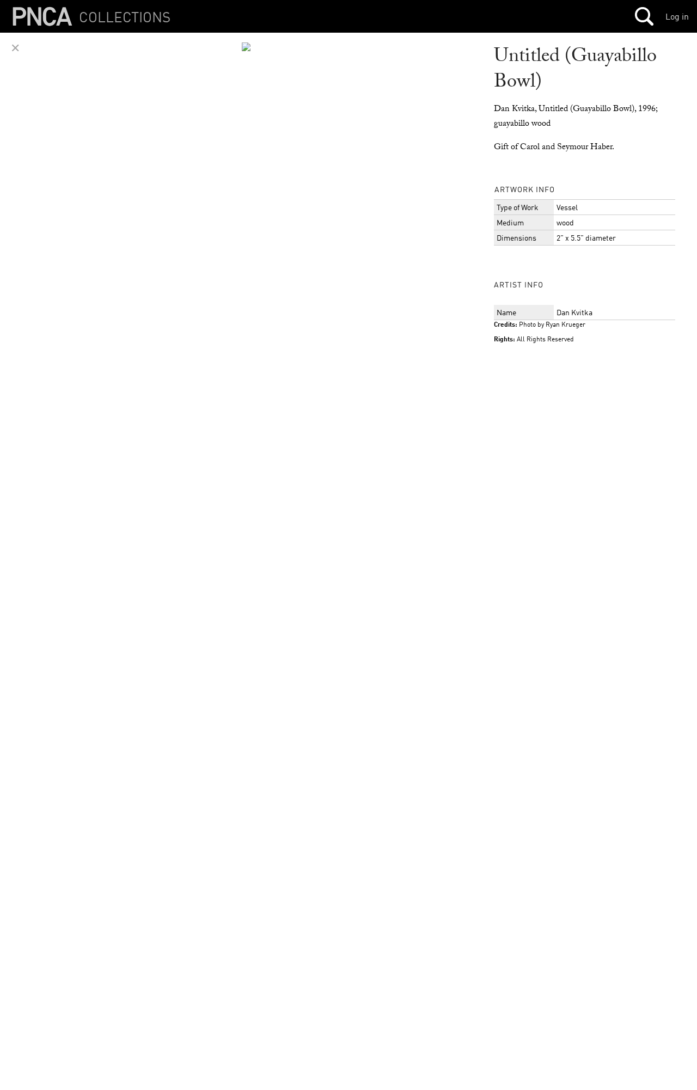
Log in (677, 16)
